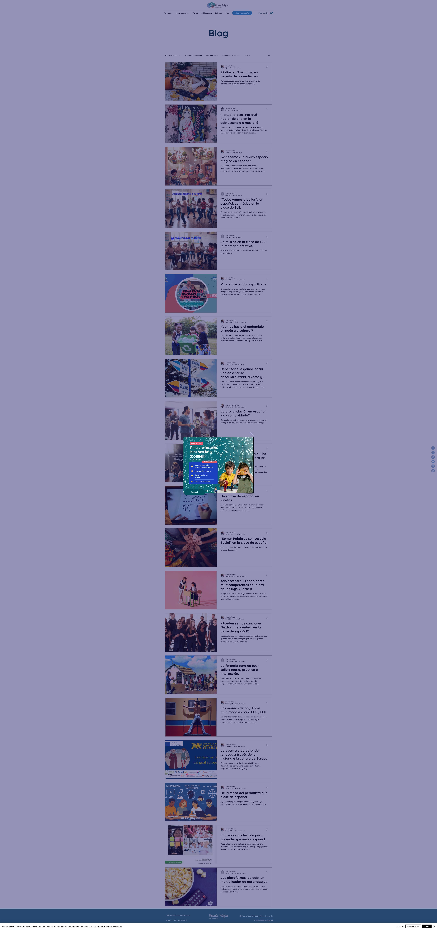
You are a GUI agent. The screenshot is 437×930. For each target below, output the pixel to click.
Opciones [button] (400, 926)
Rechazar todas (413, 926)
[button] (252, 434)
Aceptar (427, 926)
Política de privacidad (114, 926)
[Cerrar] (434, 926)
